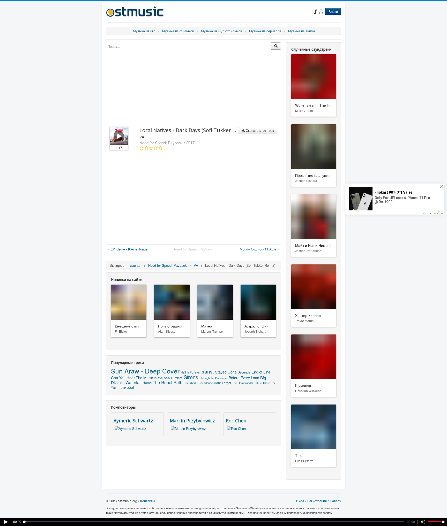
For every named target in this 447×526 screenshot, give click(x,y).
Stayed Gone (226, 372)
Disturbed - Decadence (198, 383)
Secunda (244, 372)
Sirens (191, 377)
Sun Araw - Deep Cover (145, 370)
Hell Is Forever (191, 372)
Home (147, 382)
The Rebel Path (167, 382)
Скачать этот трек (259, 130)
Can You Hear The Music (132, 377)
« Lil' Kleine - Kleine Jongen (128, 249)
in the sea (162, 377)
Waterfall (133, 382)
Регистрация (317, 500)
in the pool (125, 387)
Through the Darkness (213, 378)
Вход (300, 500)
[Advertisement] (193, 198)
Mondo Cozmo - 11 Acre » (259, 249)
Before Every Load (244, 377)
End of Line (260, 372)
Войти (333, 11)
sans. (208, 371)
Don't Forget (222, 382)
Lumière (177, 378)
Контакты (147, 500)
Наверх (335, 500)
